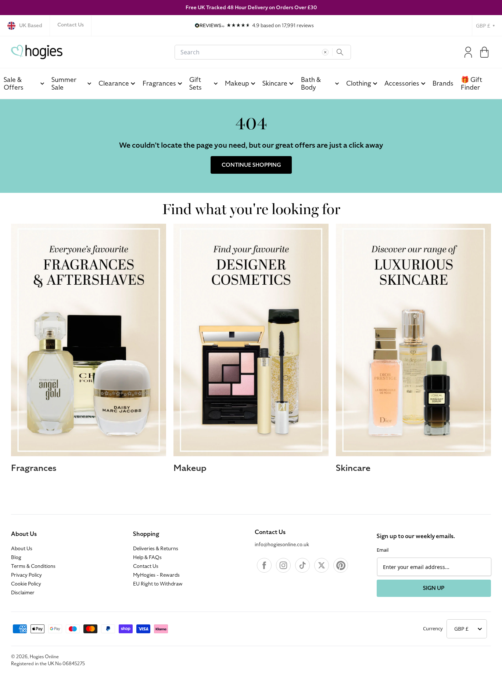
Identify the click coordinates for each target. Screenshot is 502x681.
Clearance (113, 83)
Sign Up (433, 588)
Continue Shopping (251, 165)
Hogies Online (44, 656)
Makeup (237, 83)
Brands (443, 83)
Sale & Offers (14, 83)
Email (382, 550)
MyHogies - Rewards (156, 575)
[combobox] (263, 52)
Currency (433, 628)
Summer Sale (63, 83)
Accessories (401, 83)
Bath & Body (311, 83)
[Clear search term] (325, 52)
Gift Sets (195, 83)
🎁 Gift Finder (471, 83)
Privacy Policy (26, 575)
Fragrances (159, 83)
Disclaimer (23, 592)
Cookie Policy (26, 584)
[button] (484, 52)
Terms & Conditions (33, 566)
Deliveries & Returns (155, 548)
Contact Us (70, 24)
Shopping (146, 534)
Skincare (274, 83)
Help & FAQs (147, 557)
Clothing (358, 83)
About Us (24, 534)
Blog (16, 557)
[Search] (340, 52)
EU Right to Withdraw (158, 584)
